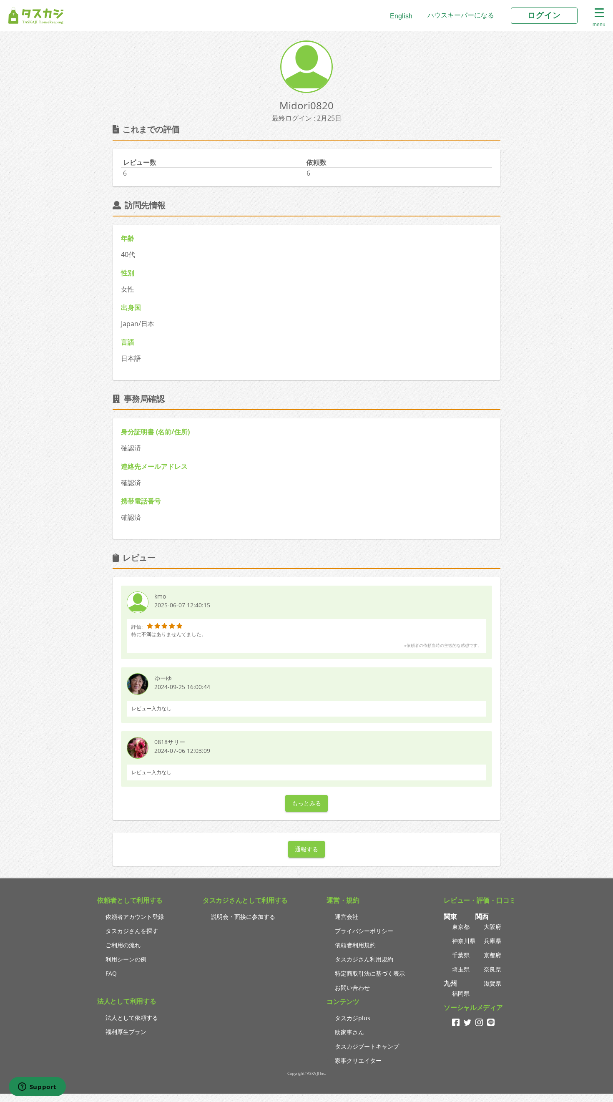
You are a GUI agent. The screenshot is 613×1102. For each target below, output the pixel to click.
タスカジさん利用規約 (364, 959)
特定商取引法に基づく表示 (370, 973)
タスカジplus (352, 1018)
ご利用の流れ (123, 945)
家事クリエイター (358, 1060)
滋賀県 (492, 983)
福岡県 (461, 993)
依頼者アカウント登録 (135, 917)
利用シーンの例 (126, 959)
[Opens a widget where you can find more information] (37, 1087)
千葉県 (461, 955)
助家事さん (349, 1032)
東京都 (461, 927)
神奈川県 (463, 941)
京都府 (492, 955)
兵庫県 (492, 941)
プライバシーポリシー (364, 931)
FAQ (111, 973)
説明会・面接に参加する (243, 917)
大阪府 (492, 927)
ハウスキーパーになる (460, 15)
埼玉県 (461, 969)
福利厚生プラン (126, 1032)
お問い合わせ (352, 987)
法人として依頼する (132, 1017)
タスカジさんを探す (132, 931)
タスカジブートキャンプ (367, 1046)
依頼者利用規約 (355, 945)
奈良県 (492, 969)
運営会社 (346, 917)
